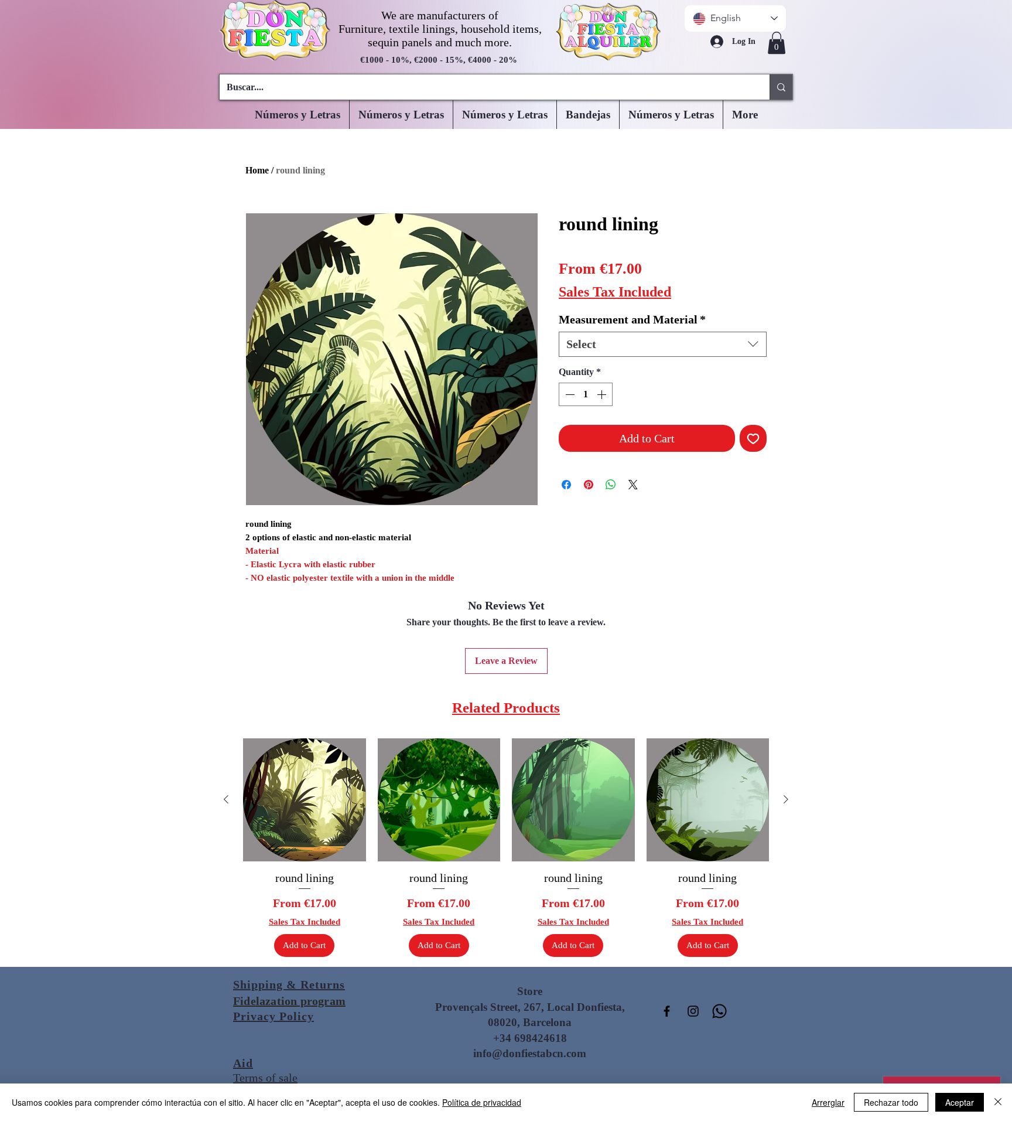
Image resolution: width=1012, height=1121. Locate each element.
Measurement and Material (632, 319)
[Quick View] (304, 799)
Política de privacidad (481, 1102)
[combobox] (663, 344)
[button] (776, 43)
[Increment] (602, 394)
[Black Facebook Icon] (666, 1011)
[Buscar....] (781, 87)
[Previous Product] (226, 799)
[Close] (998, 1102)
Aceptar (959, 1102)
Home (257, 170)
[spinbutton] (585, 394)
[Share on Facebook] (566, 485)
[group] (506, 848)
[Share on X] (633, 485)
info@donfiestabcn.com (529, 1053)
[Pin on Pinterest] (589, 485)
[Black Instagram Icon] (693, 1011)
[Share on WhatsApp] (611, 485)
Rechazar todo (891, 1102)
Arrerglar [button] (828, 1102)
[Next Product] (786, 799)
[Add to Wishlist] (753, 438)
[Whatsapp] (719, 1011)
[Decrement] (568, 394)
